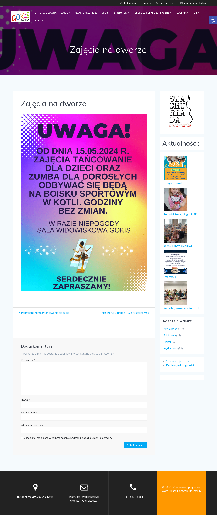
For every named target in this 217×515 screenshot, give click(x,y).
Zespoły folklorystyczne (152, 12)
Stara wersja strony (177, 361)
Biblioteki (121, 12)
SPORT (106, 12)
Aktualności (170, 329)
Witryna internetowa (32, 425)
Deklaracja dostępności (180, 365)
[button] (213, 20)
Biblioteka (170, 335)
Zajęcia (65, 12)
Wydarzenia (171, 348)
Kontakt (41, 20)
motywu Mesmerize (190, 491)
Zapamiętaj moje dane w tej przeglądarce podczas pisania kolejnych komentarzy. (68, 437)
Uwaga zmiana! (173, 183)
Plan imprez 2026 (86, 12)
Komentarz (28, 360)
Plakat (167, 342)
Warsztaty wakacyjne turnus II (182, 308)
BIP (196, 12)
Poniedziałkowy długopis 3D (180, 214)
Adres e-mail (29, 412)
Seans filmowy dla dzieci (178, 245)
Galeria (182, 12)
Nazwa (25, 399)
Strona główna (46, 12)
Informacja (170, 277)
